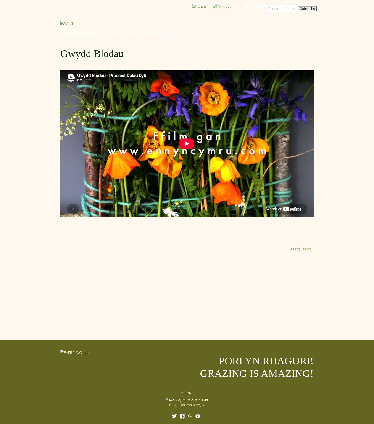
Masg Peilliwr (302, 249)
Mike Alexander (195, 399)
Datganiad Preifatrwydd (187, 405)
